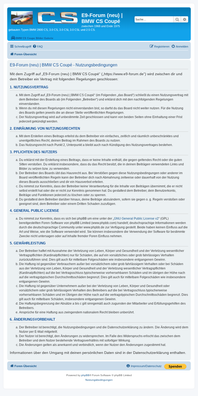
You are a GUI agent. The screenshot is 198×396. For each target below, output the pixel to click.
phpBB (85, 375)
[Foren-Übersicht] (45, 17)
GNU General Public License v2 (136, 218)
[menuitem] (37, 46)
